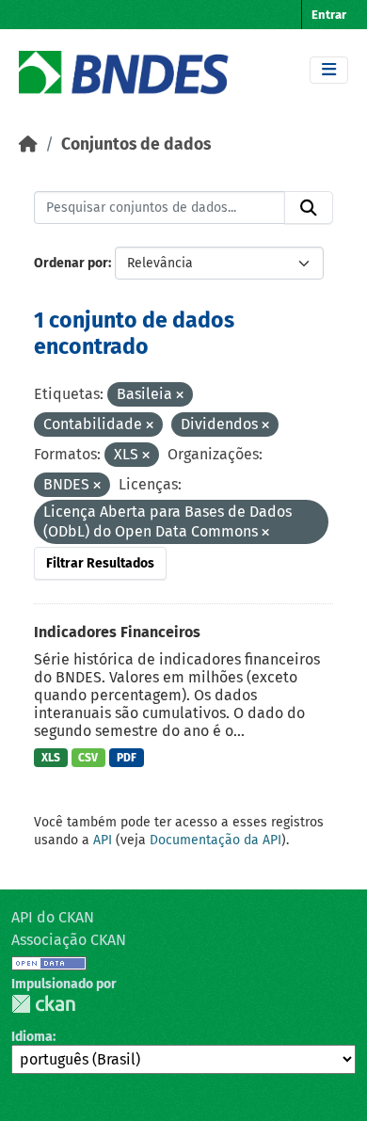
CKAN (43, 1004)
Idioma (32, 1037)
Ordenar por (71, 263)
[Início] (28, 144)
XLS (50, 757)
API (102, 840)
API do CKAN (52, 917)
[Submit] (308, 208)
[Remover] (180, 396)
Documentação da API (215, 840)
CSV (88, 757)
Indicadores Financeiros (117, 632)
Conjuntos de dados (136, 144)
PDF (126, 757)
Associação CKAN (68, 940)
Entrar (328, 15)
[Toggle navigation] (329, 70)
